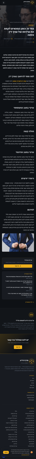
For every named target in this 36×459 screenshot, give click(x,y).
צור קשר (18, 347)
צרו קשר (17, 266)
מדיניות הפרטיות (25, 455)
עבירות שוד (31, 441)
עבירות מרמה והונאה (29, 427)
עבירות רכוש (31, 437)
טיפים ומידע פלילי (29, 413)
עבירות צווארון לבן (12, 439)
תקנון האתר (31, 400)
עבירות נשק (14, 425)
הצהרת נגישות (30, 397)
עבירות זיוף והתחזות (29, 423)
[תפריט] (3, 2)
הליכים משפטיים (30, 418)
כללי (16, 411)
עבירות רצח (31, 420)
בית (33, 21)
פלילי (15, 432)
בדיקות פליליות (30, 425)
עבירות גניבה (31, 432)
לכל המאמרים (28, 302)
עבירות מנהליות (13, 446)
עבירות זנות (31, 439)
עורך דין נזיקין (13, 420)
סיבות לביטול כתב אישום (11, 427)
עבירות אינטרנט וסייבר (28, 430)
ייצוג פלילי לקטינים (12, 418)
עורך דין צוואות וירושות (11, 423)
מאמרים (32, 381)
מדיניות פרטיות (30, 395)
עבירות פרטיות (30, 434)
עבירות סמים (14, 413)
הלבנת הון (31, 444)
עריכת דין (29, 21)
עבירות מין (14, 416)
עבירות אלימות (30, 416)
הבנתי (6, 452)
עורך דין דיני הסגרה (12, 434)
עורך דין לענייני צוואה (19, 81)
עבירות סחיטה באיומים (11, 430)
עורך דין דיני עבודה (12, 437)
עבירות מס (14, 441)
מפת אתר (31, 388)
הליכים (15, 444)
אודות (32, 383)
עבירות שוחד (31, 446)
